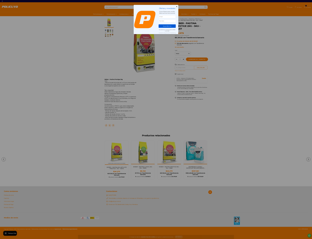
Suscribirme (167, 26)
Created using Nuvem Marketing (167, 32)
